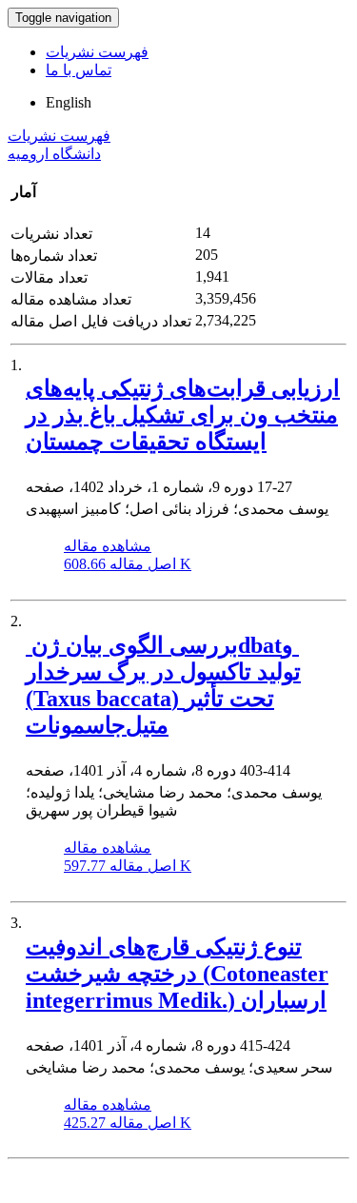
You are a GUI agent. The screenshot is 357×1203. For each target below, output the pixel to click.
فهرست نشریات (97, 52)
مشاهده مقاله (107, 546)
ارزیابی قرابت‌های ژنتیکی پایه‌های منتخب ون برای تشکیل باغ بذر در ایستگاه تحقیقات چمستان (183, 415)
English (68, 102)
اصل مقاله (127, 564)
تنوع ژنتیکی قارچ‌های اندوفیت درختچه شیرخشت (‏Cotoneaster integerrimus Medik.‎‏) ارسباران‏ (177, 974)
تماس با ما (78, 70)
